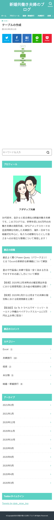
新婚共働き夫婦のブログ (27, 7)
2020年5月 (8, 465)
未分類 (8, 375)
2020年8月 (8, 457)
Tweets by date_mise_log (15, 503)
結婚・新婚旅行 (28, 16)
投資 (49, 16)
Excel (7, 349)
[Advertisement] (27, 111)
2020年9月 (8, 448)
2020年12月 (9, 422)
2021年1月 (8, 413)
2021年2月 (8, 405)
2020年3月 (8, 483)
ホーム (3, 16)
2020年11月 (9, 431)
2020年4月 (8, 474)
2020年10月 (9, 439)
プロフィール (15, 16)
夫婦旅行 (41, 16)
